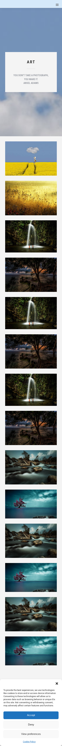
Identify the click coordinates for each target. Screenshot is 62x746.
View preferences (31, 733)
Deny (31, 724)
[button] (57, 683)
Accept (31, 715)
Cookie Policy (29, 742)
